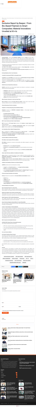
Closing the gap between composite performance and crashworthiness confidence (20, 340)
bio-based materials (19, 256)
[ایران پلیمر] (12, 4)
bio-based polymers (28, 256)
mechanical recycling (9, 260)
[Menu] (1, 4)
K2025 (32, 258)
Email (3, 306)
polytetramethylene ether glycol (15, 262)
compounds (22, 258)
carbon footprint (15, 258)
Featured (2, 374)
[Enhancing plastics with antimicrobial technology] (21, 384)
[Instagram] (8, 403)
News (5, 18)
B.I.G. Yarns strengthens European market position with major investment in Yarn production (30, 392)
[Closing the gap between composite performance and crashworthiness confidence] (4, 341)
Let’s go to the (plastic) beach (29, 387)
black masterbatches (6, 258)
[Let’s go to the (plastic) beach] (21, 388)
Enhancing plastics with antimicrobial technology (28, 383)
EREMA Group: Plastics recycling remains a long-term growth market (29, 280)
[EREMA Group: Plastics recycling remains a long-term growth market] (29, 276)
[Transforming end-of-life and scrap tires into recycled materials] (4, 346)
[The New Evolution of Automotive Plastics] (4, 350)
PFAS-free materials (27, 260)
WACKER (24, 262)
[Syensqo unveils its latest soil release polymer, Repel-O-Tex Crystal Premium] (7, 276)
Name (3, 302)
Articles (2, 377)
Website (20, 306)
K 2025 (27, 258)
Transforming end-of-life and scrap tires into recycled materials (17, 344)
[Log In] (2, 4)
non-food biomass (18, 260)
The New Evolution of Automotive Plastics (14, 348)
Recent (17, 324)
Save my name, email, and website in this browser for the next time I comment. (13, 310)
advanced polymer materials (9, 256)
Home (3, 18)
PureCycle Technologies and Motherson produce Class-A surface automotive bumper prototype (17, 281)
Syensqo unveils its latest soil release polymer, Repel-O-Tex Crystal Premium (6, 280)
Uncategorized (3, 375)
